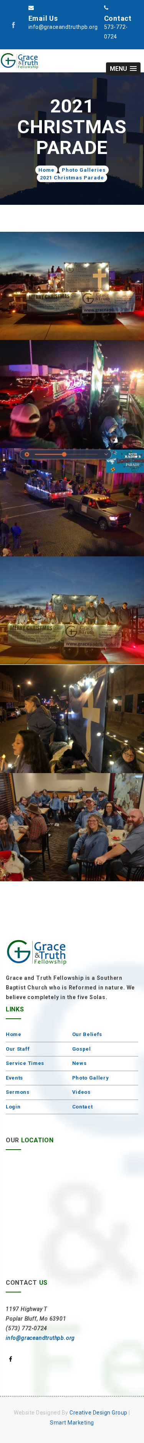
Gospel (81, 1049)
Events (14, 1078)
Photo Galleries (84, 170)
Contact (82, 1107)
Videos (81, 1092)
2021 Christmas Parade (72, 178)
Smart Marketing (72, 1423)
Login (13, 1107)
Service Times (25, 1063)
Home (46, 170)
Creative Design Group (98, 1413)
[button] (123, 68)
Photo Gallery (90, 1078)
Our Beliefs (87, 1034)
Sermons (18, 1092)
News (79, 1063)
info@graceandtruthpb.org (40, 1338)
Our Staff (18, 1049)
